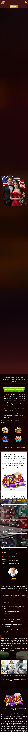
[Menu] (26, 2)
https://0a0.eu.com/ (7, 422)
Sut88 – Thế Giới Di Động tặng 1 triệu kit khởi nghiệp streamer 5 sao (14, 676)
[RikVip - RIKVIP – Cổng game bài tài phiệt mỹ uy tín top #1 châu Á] (3, 2)
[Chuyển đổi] (2, 601)
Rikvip (6, 394)
